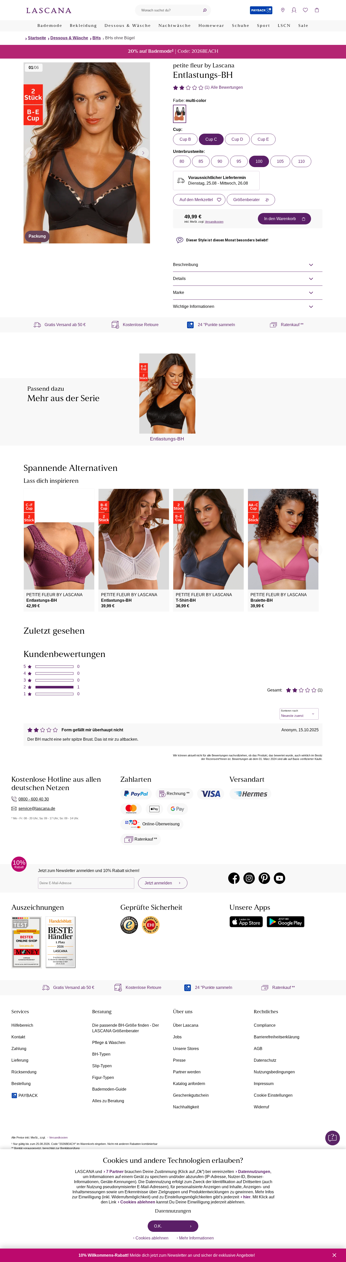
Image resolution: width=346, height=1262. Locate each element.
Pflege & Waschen (108, 1042)
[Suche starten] (204, 10)
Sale (303, 26)
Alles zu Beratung (108, 1101)
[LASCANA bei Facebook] (234, 878)
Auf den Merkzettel (196, 200)
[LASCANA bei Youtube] (279, 878)
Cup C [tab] (211, 139)
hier (247, 1197)
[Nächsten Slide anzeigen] (143, 152)
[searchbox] (166, 10)
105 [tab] (280, 161)
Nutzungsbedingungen (274, 1072)
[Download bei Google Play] (285, 921)
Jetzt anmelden (158, 883)
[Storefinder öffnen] (282, 10)
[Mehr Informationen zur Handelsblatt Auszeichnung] (61, 942)
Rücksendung (23, 1072)
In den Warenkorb (280, 219)
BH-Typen (101, 1054)
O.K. (158, 1226)
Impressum (264, 1083)
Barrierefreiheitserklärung (276, 1037)
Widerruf (261, 1107)
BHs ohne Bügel (120, 38)
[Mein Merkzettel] (305, 10)
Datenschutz (265, 1060)
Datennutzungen (254, 1171)
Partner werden (187, 1072)
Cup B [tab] (185, 139)
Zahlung (18, 1048)
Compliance (265, 1025)
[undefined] (315, 550)
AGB (258, 1048)
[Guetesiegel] (151, 925)
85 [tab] (201, 161)
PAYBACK (28, 1095)
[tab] (179, 114)
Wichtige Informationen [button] (193, 306)
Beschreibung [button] (185, 264)
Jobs (177, 1037)
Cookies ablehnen (137, 1202)
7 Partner (115, 1171)
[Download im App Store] (246, 921)
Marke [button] (178, 292)
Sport (263, 26)
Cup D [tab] (237, 139)
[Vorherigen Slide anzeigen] (30, 152)
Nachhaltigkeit (186, 1107)
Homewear (211, 26)
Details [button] (179, 278)
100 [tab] (259, 161)
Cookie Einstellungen (273, 1095)
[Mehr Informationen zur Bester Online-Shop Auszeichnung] (26, 942)
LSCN (284, 26)
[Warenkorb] (316, 10)
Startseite (37, 38)
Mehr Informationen (196, 1238)
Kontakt (18, 1037)
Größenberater (246, 200)
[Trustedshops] (129, 925)
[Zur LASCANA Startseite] (49, 10)
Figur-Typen (103, 1077)
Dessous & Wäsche (128, 26)
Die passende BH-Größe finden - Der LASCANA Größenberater (125, 1028)
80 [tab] (182, 161)
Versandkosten (214, 221)
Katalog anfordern (189, 1083)
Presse (179, 1060)
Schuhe (240, 26)
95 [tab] (239, 161)
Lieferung (19, 1060)
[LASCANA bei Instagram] (249, 878)
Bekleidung (83, 26)
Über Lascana (185, 1025)
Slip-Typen (102, 1066)
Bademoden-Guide (109, 1089)
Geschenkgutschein (191, 1095)
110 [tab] (301, 161)
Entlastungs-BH (167, 438)
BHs (96, 38)
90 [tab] (220, 161)
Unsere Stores (186, 1048)
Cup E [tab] (263, 139)
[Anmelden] (294, 10)
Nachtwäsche (175, 26)
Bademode (49, 26)
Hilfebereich (22, 1025)
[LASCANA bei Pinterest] (264, 878)
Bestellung (21, 1083)
